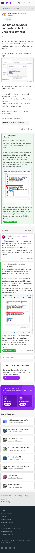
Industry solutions (6, 531)
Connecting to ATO (14, 457)
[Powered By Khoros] (17, 501)
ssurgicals (20, 422)
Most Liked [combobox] (28, 231)
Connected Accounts (15, 438)
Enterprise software (7, 522)
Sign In (30, 3)
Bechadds (20, 459)
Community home (11, 378)
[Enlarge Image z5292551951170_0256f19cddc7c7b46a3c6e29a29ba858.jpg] (17, 69)
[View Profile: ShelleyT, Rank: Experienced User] (5, 477)
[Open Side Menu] (2, 3)
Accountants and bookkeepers (10, 528)
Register (24, 3)
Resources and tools (7, 534)
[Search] (19, 3)
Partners (3, 525)
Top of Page (18, 496)
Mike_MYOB (10, 236)
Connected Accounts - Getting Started (18, 429)
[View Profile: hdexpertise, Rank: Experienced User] (3, 14)
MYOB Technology (18, 540)
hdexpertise (11, 13)
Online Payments (14, 484)
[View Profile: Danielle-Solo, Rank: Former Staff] (5, 449)
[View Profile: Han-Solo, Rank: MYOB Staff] (5, 467)
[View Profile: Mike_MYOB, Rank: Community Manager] (4, 237)
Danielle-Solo (21, 450)
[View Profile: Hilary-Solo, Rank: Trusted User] (5, 431)
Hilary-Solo (18, 431)
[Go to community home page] (8, 3)
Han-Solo (20, 468)
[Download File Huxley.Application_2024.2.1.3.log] (27, 123)
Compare (4, 516)
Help (26, 496)
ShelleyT (19, 478)
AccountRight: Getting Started (11, 8)
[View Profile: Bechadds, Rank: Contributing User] (5, 458)
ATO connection (13, 475)
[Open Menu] (32, 8)
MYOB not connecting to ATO (18, 420)
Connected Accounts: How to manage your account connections (18, 448)
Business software (6, 514)
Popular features (6, 519)
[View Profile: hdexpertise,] (5, 137)
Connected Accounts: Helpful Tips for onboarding (18, 466)
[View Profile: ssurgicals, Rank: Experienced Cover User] (5, 421)
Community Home (6, 496)
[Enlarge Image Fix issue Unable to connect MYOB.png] (17, 187)
